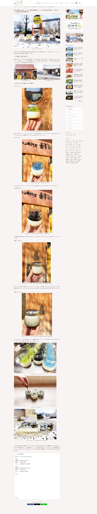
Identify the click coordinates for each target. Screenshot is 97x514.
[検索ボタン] (80, 3)
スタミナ (67, 147)
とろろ (67, 142)
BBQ (74, 140)
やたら (71, 142)
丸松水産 (67, 152)
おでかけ (69, 121)
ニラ (67, 149)
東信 (74, 134)
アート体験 (75, 142)
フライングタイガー (72, 149)
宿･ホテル (67, 157)
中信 (54, 13)
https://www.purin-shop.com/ (26, 456)
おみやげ (81, 140)
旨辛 (79, 157)
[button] (30, 504)
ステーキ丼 (72, 147)
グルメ (69, 112)
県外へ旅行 (79, 159)
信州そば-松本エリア (78, 152)
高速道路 (72, 162)
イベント (69, 118)
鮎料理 (77, 162)
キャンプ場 (78, 144)
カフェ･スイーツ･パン (19, 13)
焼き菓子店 (68, 159)
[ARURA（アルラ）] (18, 3)
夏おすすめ (76, 154)
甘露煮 (75, 159)
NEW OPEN (70, 108)
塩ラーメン (71, 154)
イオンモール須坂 (69, 144)
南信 (71, 134)
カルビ (74, 144)
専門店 (72, 157)
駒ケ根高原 (68, 162)
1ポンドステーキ (68, 140)
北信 (69, 134)
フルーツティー (79, 149)
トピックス (70, 128)
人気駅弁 (72, 152)
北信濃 (67, 154)
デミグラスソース (78, 147)
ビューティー (70, 125)
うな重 (77, 140)
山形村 (76, 157)
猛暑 (72, 159)
